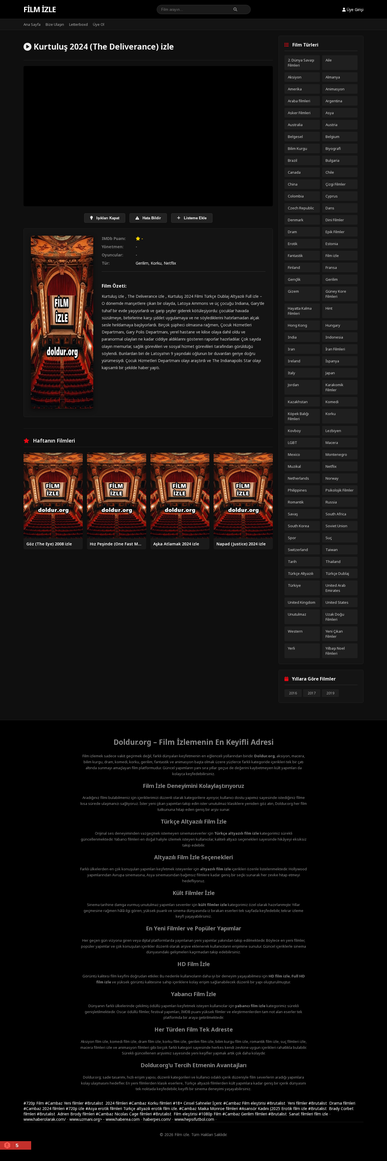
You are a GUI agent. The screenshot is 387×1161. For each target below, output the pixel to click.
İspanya (332, 360)
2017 (312, 693)
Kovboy (294, 430)
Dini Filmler (335, 219)
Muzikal (294, 466)
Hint (329, 308)
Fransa (331, 267)
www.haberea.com (123, 1119)
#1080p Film (210, 1114)
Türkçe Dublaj (337, 573)
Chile (330, 172)
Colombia (296, 196)
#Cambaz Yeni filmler (65, 1103)
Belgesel (295, 136)
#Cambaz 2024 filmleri (45, 1108)
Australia (295, 124)
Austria (331, 124)
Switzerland (298, 549)
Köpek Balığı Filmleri (298, 416)
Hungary (333, 325)
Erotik (292, 243)
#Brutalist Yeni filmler (288, 1103)
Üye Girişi (354, 9)
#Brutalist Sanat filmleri (291, 1114)
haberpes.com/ (157, 1119)
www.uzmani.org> (85, 1119)
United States (337, 602)
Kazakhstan (298, 401)
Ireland (294, 360)
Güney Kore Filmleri (336, 294)
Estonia (332, 243)
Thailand (333, 561)
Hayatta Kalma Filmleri (300, 311)
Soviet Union (336, 525)
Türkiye (294, 585)
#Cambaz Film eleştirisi (245, 1103)
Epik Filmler (335, 231)
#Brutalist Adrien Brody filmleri (66, 1114)
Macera (332, 442)
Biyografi (333, 148)
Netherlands (298, 478)
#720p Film (34, 1103)
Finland (294, 267)
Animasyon (335, 89)
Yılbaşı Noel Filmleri (335, 651)
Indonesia (334, 337)
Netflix (170, 263)
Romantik (296, 502)
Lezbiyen (333, 430)
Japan (330, 372)
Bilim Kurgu (297, 148)
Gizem (293, 291)
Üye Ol (98, 24)
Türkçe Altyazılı (300, 573)
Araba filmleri (299, 100)
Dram (292, 231)
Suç (329, 537)
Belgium (332, 136)
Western (295, 631)
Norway (332, 478)
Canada (294, 172)
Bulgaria (332, 160)
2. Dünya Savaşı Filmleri (301, 63)
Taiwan (332, 549)
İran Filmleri (335, 349)
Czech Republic (301, 207)
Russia (331, 502)
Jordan (293, 384)
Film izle (40, 9)
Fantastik (295, 255)
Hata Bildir (151, 218)
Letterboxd (78, 24)
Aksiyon (294, 77)
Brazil (292, 160)
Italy (291, 372)
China (292, 184)
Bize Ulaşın (55, 24)
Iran (291, 349)
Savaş (293, 513)
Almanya (333, 77)
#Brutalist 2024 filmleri (107, 1103)
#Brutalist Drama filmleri (332, 1103)
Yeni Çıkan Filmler (334, 634)
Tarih (292, 561)
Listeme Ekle (195, 218)
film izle (321, 1114)
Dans (330, 207)
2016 (293, 693)
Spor (292, 537)
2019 (330, 693)
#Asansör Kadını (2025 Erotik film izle (273, 1108)
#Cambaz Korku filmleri (151, 1103)
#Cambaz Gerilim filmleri (245, 1114)
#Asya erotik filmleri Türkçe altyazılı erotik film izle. (132, 1108)
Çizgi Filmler (336, 184)
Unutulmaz (297, 614)
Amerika (295, 89)
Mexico (294, 454)
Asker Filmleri (299, 112)
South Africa (336, 513)
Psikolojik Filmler (340, 490)
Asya (330, 112)
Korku (156, 263)
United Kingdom (301, 602)
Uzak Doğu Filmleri (335, 617)
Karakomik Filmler (334, 387)
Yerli (291, 648)
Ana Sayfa (32, 24)
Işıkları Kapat (107, 218)
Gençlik (294, 279)
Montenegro (336, 454)
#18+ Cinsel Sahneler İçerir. (198, 1103)
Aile (329, 60)
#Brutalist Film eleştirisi (176, 1114)
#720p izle (76, 1108)
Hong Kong (297, 325)
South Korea (298, 525)
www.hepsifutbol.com (194, 1119)
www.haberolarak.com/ (45, 1119)
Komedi (332, 401)
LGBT (292, 442)
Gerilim (142, 263)
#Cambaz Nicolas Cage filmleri (124, 1114)
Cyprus (332, 196)
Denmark (295, 219)
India (292, 337)
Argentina (334, 100)
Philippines (297, 490)
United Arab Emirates (336, 588)
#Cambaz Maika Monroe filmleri (209, 1108)
